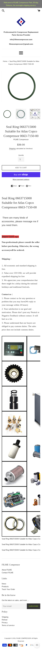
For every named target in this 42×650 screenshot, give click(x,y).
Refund (4, 620)
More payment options (21, 179)
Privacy (5, 623)
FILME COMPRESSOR (23, 638)
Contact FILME (7, 573)
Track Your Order (8, 589)
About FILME (7, 570)
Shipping (12, 148)
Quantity (21, 155)
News (4, 584)
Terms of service (8, 625)
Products (5, 586)
